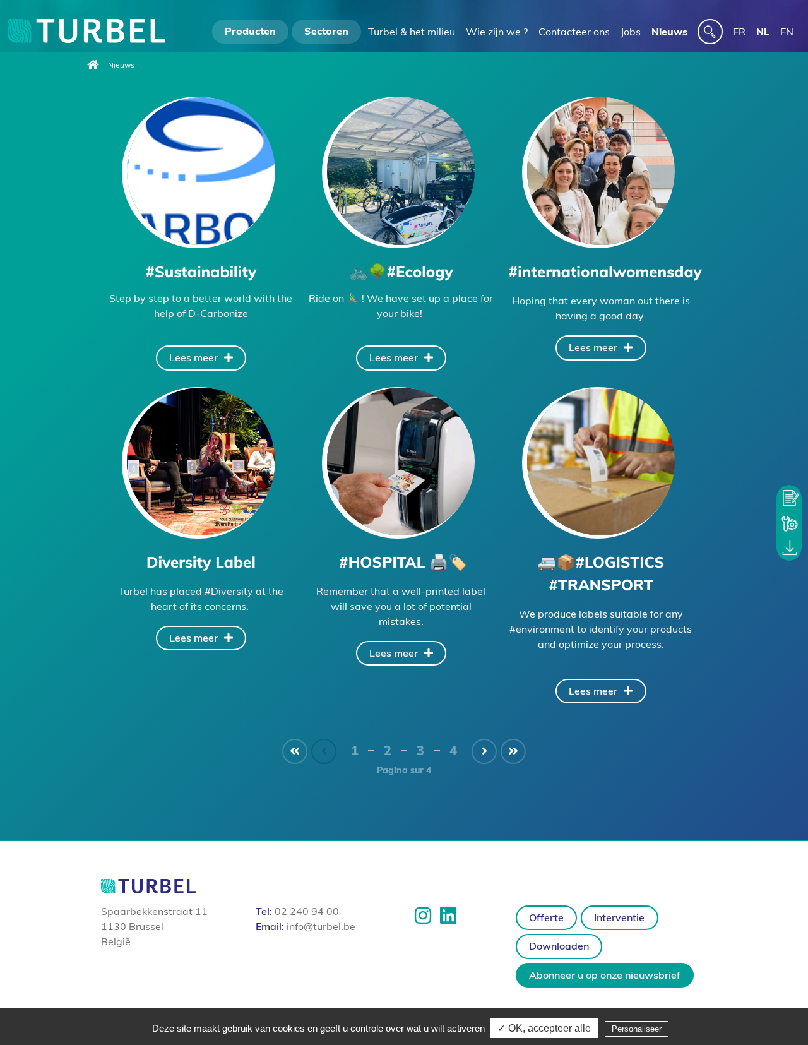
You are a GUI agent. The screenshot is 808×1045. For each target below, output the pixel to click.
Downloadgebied (789, 548)
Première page (294, 751)
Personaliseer (637, 1029)
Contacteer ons (574, 31)
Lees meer (193, 357)
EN (786, 31)
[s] (710, 31)
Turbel (86, 31)
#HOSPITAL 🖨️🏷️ (401, 461)
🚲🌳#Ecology (401, 171)
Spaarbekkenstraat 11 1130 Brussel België (154, 926)
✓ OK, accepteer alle (544, 1028)
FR (739, 31)
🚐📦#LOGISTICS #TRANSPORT (601, 461)
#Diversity (229, 591)
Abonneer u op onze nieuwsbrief (604, 975)
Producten (250, 31)
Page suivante (484, 751)
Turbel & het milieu (411, 31)
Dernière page (513, 751)
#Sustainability (201, 171)
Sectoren (326, 31)
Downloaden (559, 946)
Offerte (789, 497)
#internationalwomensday (601, 171)
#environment (541, 629)
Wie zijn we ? (497, 31)
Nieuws (669, 31)
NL (762, 31)
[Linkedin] (448, 915)
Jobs (631, 31)
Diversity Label (201, 461)
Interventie (789, 523)
